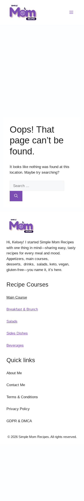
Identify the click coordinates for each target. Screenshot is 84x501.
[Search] (16, 196)
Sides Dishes (17, 333)
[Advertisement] (42, 69)
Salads (11, 321)
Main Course (16, 297)
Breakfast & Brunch (22, 309)
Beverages (15, 345)
